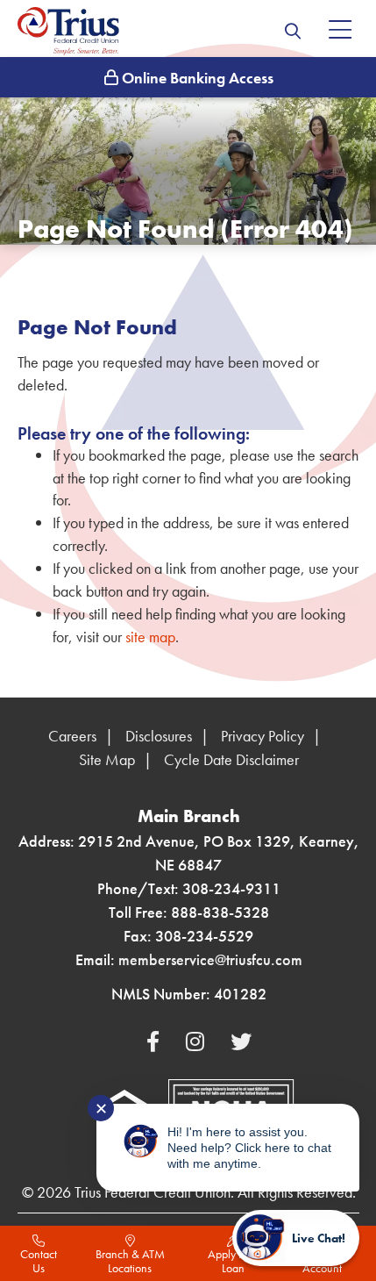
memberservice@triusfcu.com (210, 959)
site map (150, 636)
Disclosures (158, 736)
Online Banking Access (195, 78)
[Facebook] (155, 1042)
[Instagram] (197, 1042)
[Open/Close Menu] (340, 31)
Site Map (107, 759)
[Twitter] (241, 1042)
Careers (72, 736)
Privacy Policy (262, 736)
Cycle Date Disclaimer (231, 759)
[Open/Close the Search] (292, 31)
